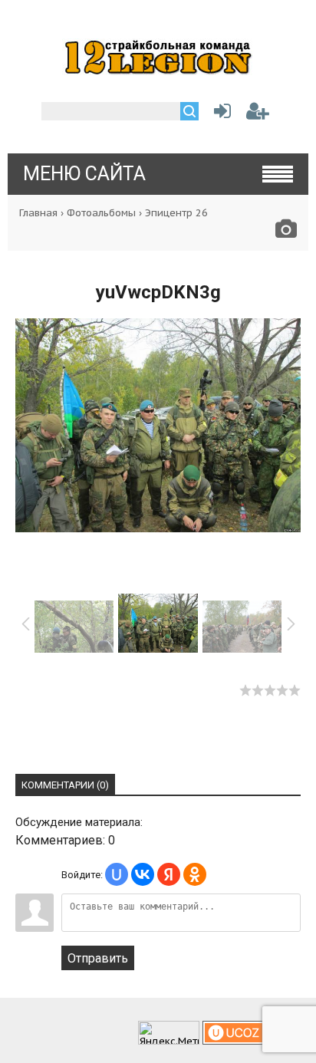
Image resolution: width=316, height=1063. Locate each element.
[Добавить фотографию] (286, 232)
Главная (38, 212)
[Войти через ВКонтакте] (142, 874)
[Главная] (158, 70)
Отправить (97, 958)
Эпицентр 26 (176, 212)
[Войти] (219, 114)
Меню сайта (84, 174)
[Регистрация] (257, 114)
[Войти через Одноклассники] (194, 874)
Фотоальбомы (101, 212)
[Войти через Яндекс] (168, 874)
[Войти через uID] (116, 874)
